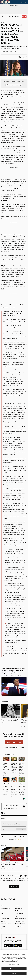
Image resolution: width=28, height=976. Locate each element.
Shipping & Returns (19, 921)
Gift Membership (19, 911)
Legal (16, 916)
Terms (3, 926)
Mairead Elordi (4, 51)
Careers (17, 905)
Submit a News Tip (19, 926)
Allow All (14, 973)
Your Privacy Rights (20, 913)
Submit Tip (14, 886)
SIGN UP (24, 16)
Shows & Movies (5, 908)
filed (2, 289)
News (2, 905)
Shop (2, 911)
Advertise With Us (5, 918)
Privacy (3, 928)
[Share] (25, 57)
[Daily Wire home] (14, 16)
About (2, 916)
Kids (2, 913)
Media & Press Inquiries (20, 918)
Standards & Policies (20, 923)
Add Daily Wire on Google (15, 85)
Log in (22, 748)
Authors (3, 921)
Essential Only (14, 968)
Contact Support (19, 908)
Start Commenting (14, 742)
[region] (14, 963)
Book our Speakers (6, 923)
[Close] (26, 952)
